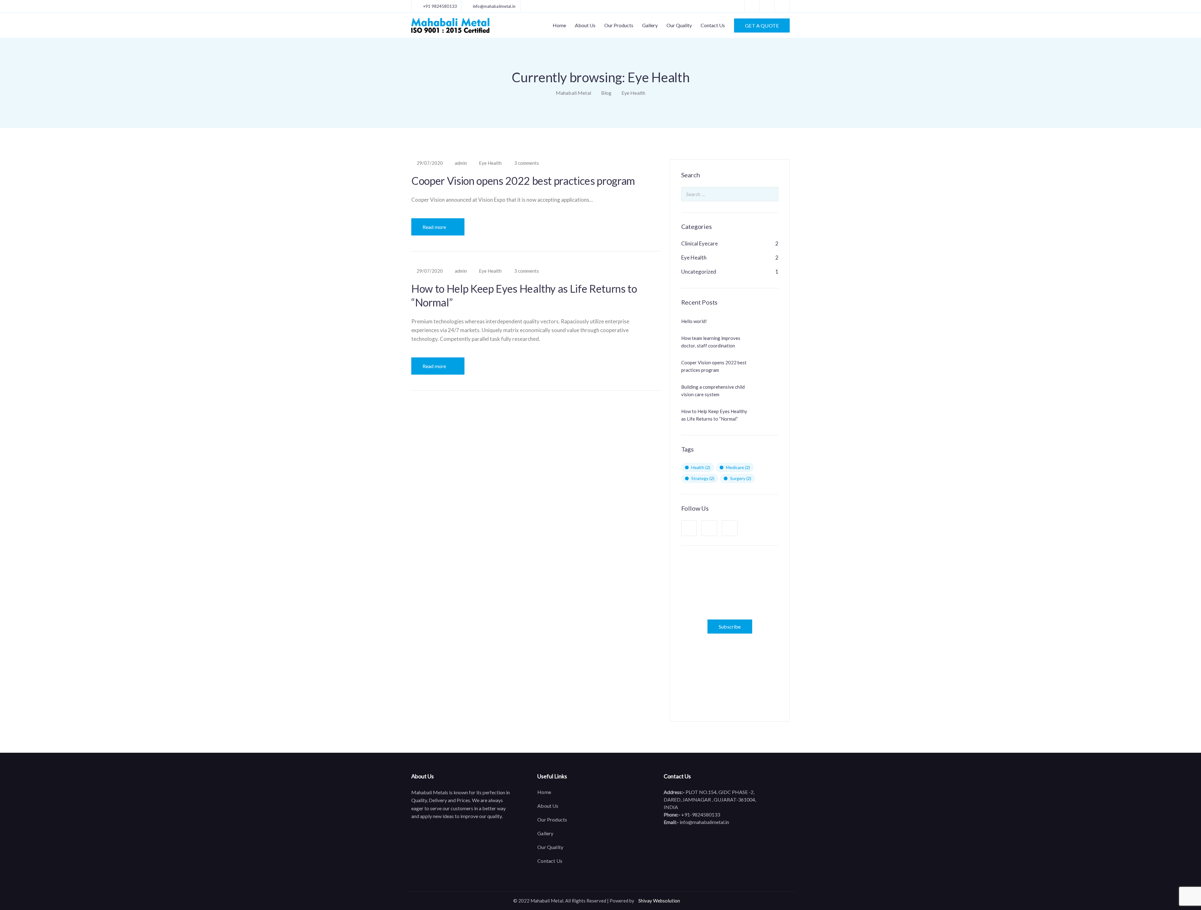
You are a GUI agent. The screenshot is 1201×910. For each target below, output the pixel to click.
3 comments (526, 163)
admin (461, 163)
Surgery (740, 478)
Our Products (618, 25)
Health (700, 467)
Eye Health (490, 163)
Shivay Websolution (659, 900)
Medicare (738, 467)
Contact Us (713, 25)
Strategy (702, 478)
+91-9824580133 (700, 814)
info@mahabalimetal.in (704, 822)
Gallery (650, 25)
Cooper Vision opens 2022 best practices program (523, 180)
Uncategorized (698, 271)
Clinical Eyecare (699, 243)
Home (559, 25)
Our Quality (679, 25)
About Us (585, 25)
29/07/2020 (430, 163)
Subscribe (730, 626)
